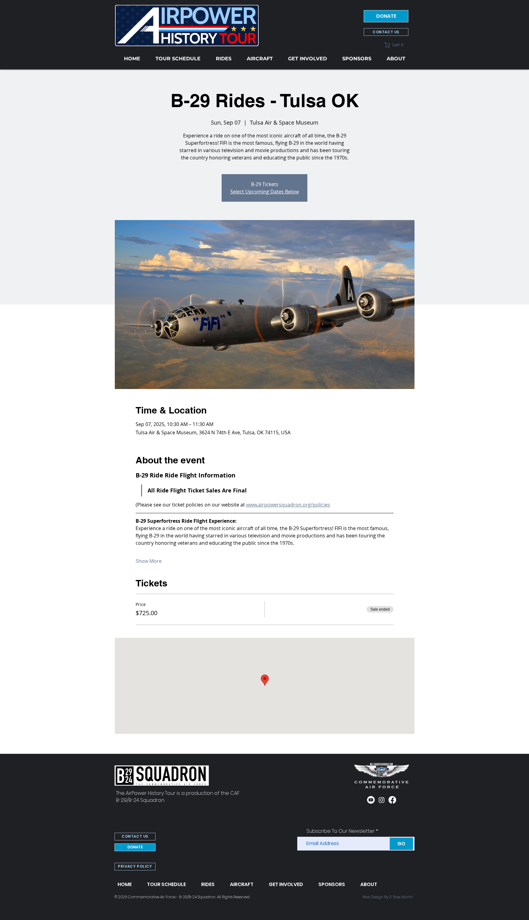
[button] (396, 45)
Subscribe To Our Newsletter (340, 831)
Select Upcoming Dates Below (264, 191)
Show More (149, 561)
